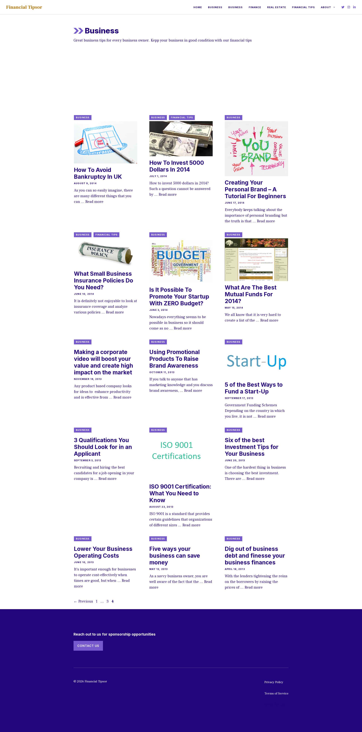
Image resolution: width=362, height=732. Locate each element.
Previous (83, 601)
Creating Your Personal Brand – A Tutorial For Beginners (255, 189)
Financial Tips (303, 7)
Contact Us (88, 646)
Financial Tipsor (24, 7)
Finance (255, 7)
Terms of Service (276, 693)
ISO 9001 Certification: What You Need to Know (180, 493)
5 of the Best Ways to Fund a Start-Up (254, 388)
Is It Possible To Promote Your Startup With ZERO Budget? (179, 296)
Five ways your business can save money (174, 555)
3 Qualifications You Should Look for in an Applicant (103, 447)
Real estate (276, 7)
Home (197, 7)
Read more (94, 201)
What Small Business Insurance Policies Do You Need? (103, 280)
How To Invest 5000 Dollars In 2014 (176, 166)
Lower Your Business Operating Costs (103, 552)
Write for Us (274, 704)
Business (215, 7)
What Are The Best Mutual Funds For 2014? (250, 294)
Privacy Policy (273, 682)
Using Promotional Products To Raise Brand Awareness (174, 359)
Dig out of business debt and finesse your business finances (255, 555)
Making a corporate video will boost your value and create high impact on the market (103, 362)
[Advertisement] (181, 83)
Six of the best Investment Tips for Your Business (251, 447)
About (326, 7)
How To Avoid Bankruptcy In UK (98, 173)
